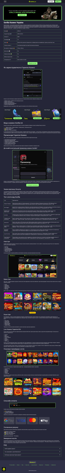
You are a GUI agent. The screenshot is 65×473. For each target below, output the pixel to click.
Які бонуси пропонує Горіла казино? (13, 454)
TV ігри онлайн (12, 464)
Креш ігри (41, 464)
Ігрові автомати (34, 464)
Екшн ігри (27, 464)
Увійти (57, 1)
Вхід (22, 464)
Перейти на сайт (22, 15)
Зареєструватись (17, 118)
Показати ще (32, 312)
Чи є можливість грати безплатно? (13, 451)
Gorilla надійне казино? (10, 448)
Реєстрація (51, 1)
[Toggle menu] (5, 1)
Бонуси (18, 464)
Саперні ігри (53, 464)
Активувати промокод (32, 185)
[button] (60, 114)
